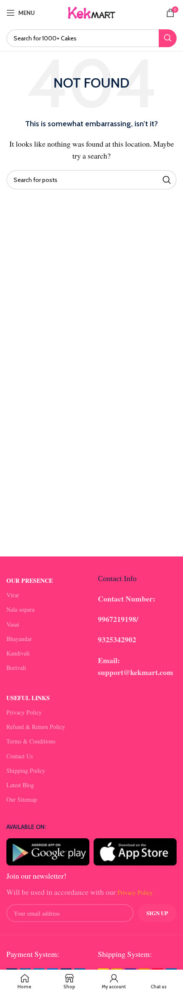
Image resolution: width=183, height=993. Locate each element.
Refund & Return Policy (35, 727)
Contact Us (19, 756)
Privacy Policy (24, 712)
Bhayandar (19, 639)
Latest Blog (20, 785)
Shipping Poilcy (25, 770)
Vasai (12, 624)
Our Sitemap (21, 799)
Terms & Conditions (30, 741)
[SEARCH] (168, 38)
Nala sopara (20, 609)
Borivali (16, 668)
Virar (12, 595)
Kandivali (18, 653)
